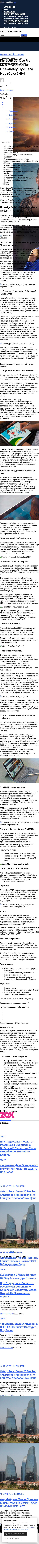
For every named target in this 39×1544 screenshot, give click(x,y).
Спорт (11, 96)
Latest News (9, 11)
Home (6, 9)
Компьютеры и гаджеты (20, 85)
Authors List (9, 7)
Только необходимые (12, 1538)
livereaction (6, 90)
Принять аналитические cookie (15, 1534)
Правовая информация (16, 18)
